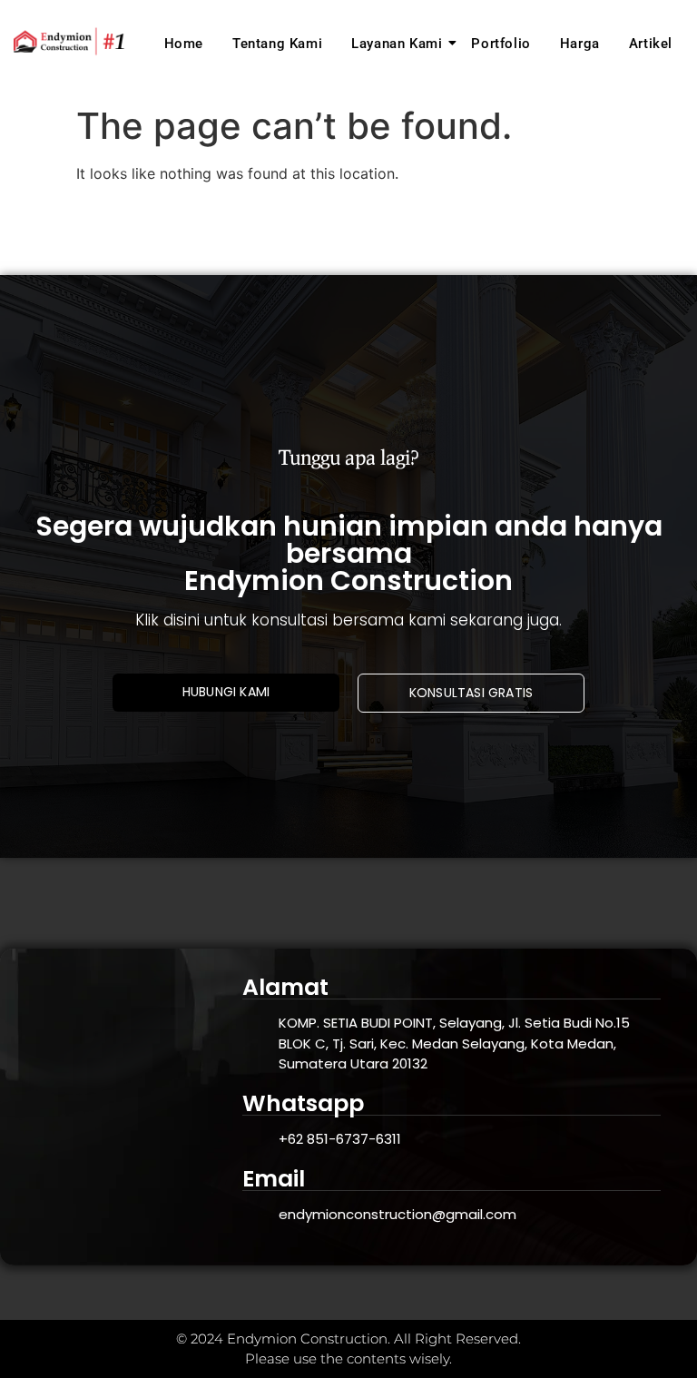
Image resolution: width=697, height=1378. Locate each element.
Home (183, 43)
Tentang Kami (277, 43)
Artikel (650, 43)
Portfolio (500, 43)
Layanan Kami (396, 43)
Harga (580, 43)
